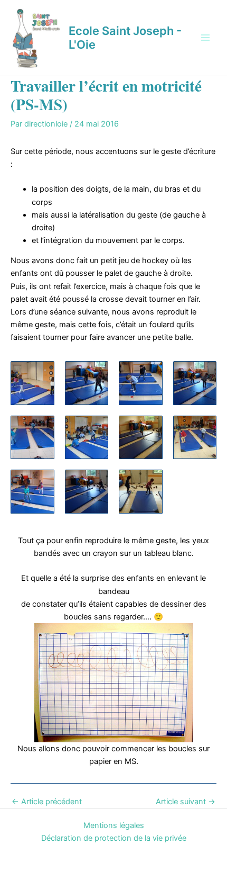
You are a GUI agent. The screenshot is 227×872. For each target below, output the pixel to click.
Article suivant (185, 802)
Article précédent (47, 802)
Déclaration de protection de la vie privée (113, 838)
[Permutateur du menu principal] (205, 37)
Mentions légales (113, 825)
